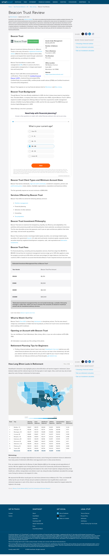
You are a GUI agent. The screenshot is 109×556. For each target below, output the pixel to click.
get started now (52, 356)
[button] (43, 408)
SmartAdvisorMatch (38, 528)
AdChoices (83, 518)
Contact (11, 513)
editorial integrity (28, 19)
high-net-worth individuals (38, 184)
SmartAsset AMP (37, 521)
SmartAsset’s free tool (51, 349)
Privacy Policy (84, 516)
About (34, 513)
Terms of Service (85, 513)
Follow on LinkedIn (64, 518)
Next (40, 166)
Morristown (48, 87)
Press (34, 526)
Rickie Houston (13, 17)
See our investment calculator (85, 51)
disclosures (37, 321)
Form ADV (23, 321)
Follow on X (62, 516)
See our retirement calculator (85, 47)
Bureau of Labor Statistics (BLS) (20, 488)
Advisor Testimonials (38, 523)
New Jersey (58, 87)
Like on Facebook (63, 513)
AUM (20, 65)
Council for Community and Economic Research (39, 488)
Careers (10, 516)
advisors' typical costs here (27, 313)
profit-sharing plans (16, 186)
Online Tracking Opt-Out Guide (89, 523)
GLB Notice (84, 521)
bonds (29, 238)
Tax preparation (19, 216)
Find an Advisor (33, 41)
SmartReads (36, 516)
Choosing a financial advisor (84, 44)
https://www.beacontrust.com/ (54, 74)
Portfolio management (21, 203)
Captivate (35, 518)
